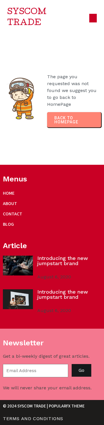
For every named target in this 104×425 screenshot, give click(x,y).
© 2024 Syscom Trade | (26, 406)
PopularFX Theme (67, 406)
